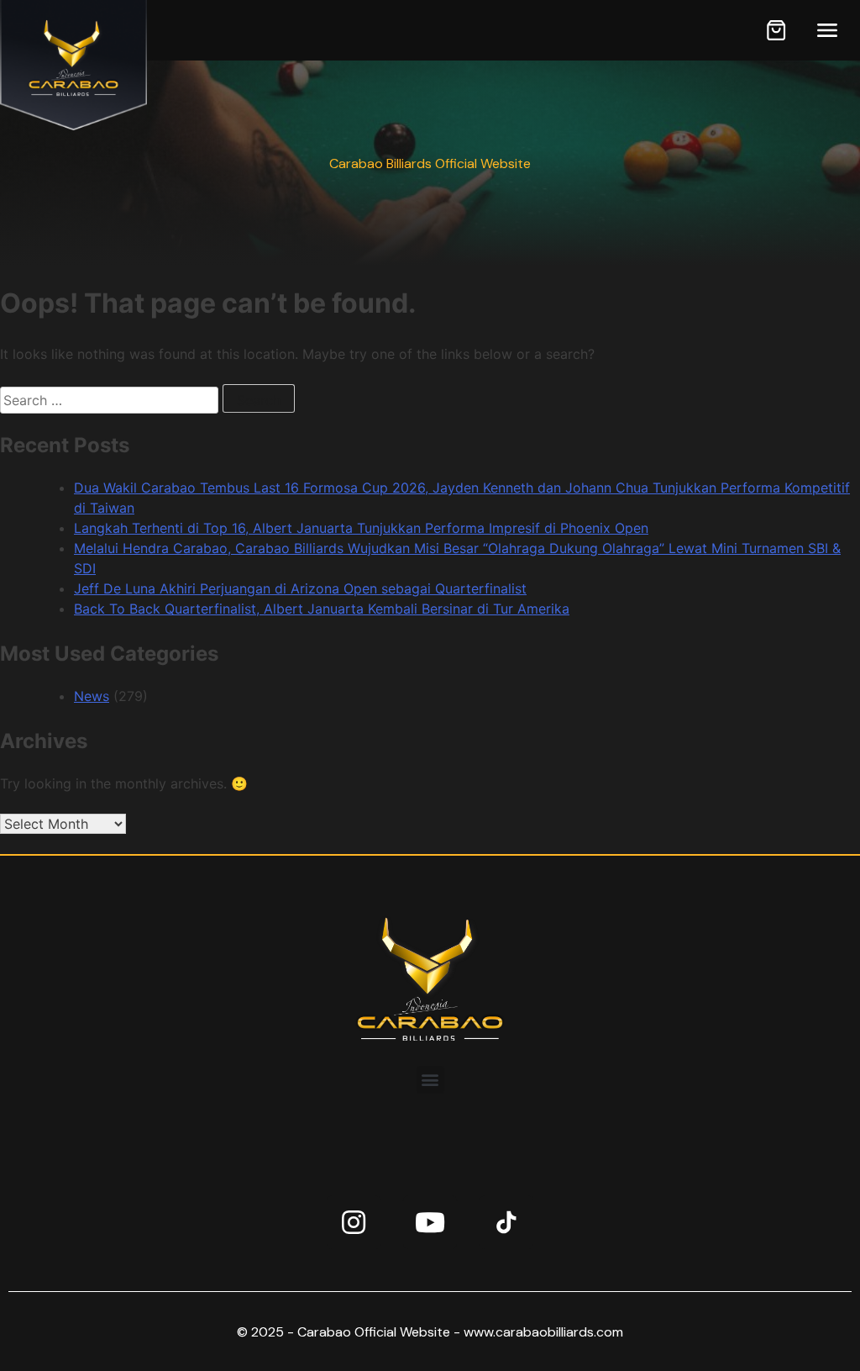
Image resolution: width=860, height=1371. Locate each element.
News (91, 696)
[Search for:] (111, 400)
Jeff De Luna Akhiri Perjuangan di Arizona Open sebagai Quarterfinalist (300, 588)
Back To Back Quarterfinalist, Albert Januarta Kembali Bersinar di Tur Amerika (321, 608)
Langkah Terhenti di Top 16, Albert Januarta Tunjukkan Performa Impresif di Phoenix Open (361, 527)
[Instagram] (353, 1222)
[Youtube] (430, 1222)
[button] (430, 1080)
